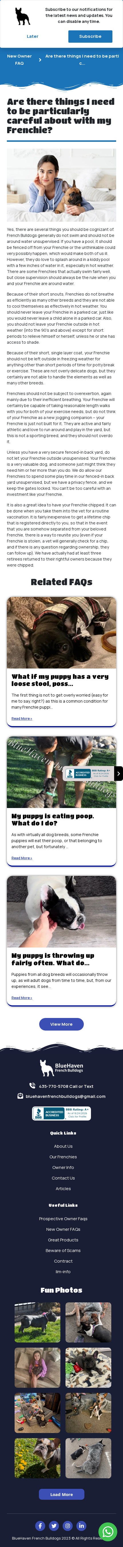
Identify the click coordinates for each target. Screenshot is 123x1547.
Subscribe (90, 36)
